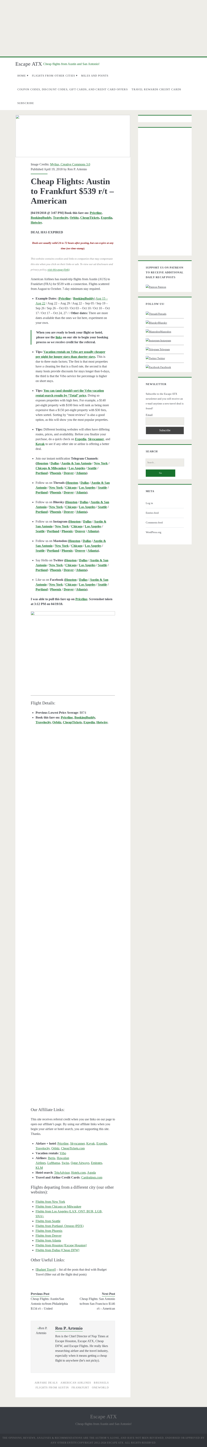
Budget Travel (46, 1269)
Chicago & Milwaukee (51, 468)
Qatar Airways (80, 1163)
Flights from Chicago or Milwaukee (58, 1206)
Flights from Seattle (48, 1221)
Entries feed (152, 512)
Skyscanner (77, 1143)
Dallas (55, 463)
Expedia (106, 217)
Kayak (90, 1143)
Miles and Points (95, 75)
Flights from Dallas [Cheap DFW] (57, 1250)
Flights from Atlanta (48, 1240)
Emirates (96, 1163)
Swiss (65, 1163)
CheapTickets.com (73, 1148)
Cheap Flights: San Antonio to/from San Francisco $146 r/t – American (97, 1303)
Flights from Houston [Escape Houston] (61, 1245)
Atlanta (81, 473)
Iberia (51, 1158)
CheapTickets (89, 217)
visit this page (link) (58, 269)
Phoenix (55, 473)
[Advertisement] (103, 28)
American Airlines (75, 1382)
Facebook (165, 367)
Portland (42, 473)
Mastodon (165, 331)
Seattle (92, 468)
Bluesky (162, 322)
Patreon (161, 286)
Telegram (164, 349)
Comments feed (154, 522)
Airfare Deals (46, 1382)
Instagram (165, 340)
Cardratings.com (91, 1177)
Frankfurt (80, 1387)
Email (149, 415)
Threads (162, 313)
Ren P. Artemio (77, 169)
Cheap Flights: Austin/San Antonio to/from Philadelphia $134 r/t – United (49, 1303)
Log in (149, 503)
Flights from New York (50, 1201)
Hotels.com (78, 1172)
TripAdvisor (62, 1172)
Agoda (91, 1172)
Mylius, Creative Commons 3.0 (70, 164)
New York (101, 463)
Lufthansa (53, 1163)
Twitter (161, 358)
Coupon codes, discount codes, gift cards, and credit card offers (72, 89)
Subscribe (25, 103)
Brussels (101, 1382)
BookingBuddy (41, 217)
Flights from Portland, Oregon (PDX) (59, 1226)
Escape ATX (28, 64)
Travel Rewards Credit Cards (156, 89)
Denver (69, 473)
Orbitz (74, 217)
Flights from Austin (52, 1387)
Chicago (71, 487)
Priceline (96, 213)
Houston (42, 463)
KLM (39, 1167)
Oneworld (100, 1387)
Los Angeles (77, 468)
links (59, 337)
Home (21, 75)
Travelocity (60, 217)
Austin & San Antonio (76, 463)
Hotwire (36, 222)
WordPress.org (153, 532)
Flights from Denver (48, 1235)
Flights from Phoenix (49, 1230)
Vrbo (63, 1153)
